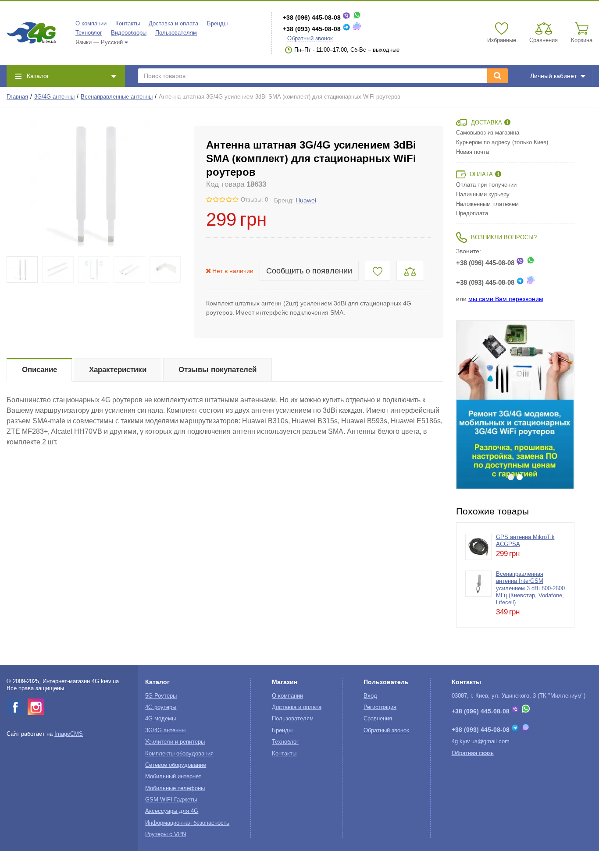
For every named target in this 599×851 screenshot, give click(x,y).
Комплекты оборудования (179, 754)
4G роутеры (160, 707)
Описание (39, 369)
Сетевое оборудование (175, 765)
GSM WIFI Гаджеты (171, 800)
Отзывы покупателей (217, 369)
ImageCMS (68, 734)
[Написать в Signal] (357, 28)
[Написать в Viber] (346, 17)
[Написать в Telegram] (346, 28)
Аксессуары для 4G (171, 811)
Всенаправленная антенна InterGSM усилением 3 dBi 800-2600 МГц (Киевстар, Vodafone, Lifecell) (530, 588)
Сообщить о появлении (309, 270)
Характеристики (117, 369)
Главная (17, 97)
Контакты (127, 24)
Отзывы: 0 (254, 200)
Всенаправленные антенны (117, 97)
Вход (370, 696)
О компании (91, 24)
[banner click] (515, 405)
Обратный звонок (310, 38)
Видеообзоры (128, 33)
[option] (515, 405)
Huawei (306, 200)
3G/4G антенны (54, 97)
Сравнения (378, 719)
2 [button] (520, 477)
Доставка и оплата (173, 24)
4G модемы (160, 719)
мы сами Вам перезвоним (505, 298)
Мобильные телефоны (175, 788)
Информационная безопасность (187, 823)
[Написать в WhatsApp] (357, 17)
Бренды (217, 24)
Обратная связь (473, 753)
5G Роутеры (161, 696)
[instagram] (36, 707)
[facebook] (15, 707)
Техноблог (88, 33)
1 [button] (511, 477)
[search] (497, 75)
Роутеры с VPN (165, 834)
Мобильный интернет (173, 776)
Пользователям (176, 33)
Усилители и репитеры (175, 742)
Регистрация (380, 707)
